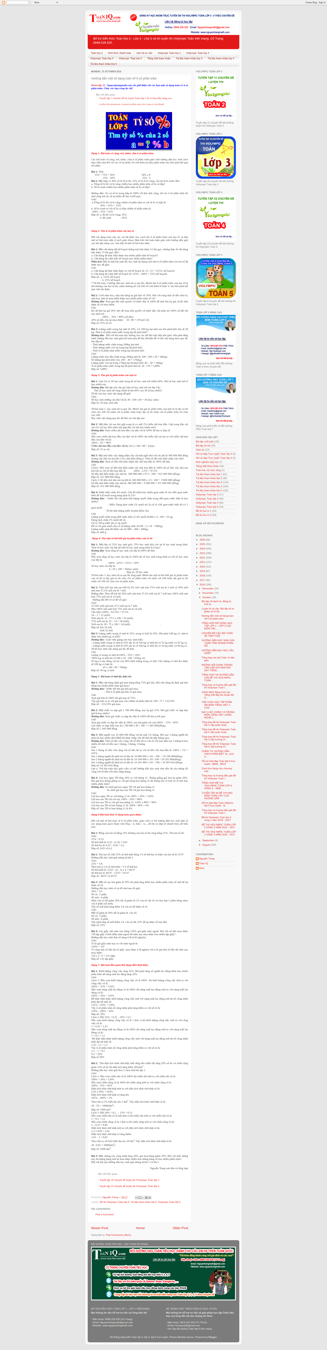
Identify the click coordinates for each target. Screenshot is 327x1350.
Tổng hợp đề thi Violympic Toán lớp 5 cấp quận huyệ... (219, 723)
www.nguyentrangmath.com (118, 1325)
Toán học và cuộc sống (208, 470)
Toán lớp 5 (98, 85)
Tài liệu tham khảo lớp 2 (209, 478)
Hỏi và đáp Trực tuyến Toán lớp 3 (214, 454)
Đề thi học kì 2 (203, 515)
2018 (203, 575)
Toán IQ (203, 863)
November (208, 593)
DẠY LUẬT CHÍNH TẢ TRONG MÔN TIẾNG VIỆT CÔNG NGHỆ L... (218, 715)
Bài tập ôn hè (203, 445)
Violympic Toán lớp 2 (169, 52)
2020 (203, 566)
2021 (203, 562)
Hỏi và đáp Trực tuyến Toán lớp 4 (214, 458)
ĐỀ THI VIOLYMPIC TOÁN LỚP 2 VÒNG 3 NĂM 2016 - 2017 (219, 833)
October (207, 597)
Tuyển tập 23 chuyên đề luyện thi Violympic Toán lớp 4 (130, 1186)
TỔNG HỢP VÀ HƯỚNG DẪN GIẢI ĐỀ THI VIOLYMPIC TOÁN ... (218, 678)
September (208, 840)
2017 (203, 580)
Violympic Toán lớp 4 (101, 58)
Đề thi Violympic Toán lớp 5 (114, 1202)
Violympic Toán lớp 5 (130, 58)
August (206, 845)
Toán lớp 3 (97, 52)
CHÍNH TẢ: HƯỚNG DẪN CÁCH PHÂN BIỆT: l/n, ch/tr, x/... (218, 754)
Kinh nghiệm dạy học (207, 462)
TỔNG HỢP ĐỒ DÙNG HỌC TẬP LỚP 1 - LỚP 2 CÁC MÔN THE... (217, 626)
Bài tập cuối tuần (205, 441)
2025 (203, 544)
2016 (203, 584)
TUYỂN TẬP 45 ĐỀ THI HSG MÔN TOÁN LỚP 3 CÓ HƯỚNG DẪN (217, 796)
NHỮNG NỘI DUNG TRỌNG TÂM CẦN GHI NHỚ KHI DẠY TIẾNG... (217, 668)
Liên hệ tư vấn (144, 52)
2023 (203, 553)
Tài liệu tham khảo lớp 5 (103, 63)
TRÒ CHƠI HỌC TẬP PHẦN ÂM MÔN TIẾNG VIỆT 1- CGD (217, 705)
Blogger (212, 1337)
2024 (203, 548)
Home (140, 1228)
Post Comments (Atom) (118, 1235)
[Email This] (136, 1197)
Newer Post (99, 1228)
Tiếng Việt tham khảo (158, 58)
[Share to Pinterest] (149, 1197)
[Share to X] (143, 1197)
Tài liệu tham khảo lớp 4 (221, 58)
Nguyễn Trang (207, 858)
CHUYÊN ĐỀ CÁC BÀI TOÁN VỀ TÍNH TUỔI (217, 634)
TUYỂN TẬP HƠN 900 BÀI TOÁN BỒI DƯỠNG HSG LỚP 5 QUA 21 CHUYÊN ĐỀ (131, 104)
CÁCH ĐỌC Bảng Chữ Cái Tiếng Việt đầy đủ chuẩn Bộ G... (218, 695)
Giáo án (200, 449)
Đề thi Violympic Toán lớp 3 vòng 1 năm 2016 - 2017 (216, 818)
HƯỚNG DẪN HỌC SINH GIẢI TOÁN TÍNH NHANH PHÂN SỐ (218, 643)
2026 (203, 539)
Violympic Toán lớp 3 (197, 52)
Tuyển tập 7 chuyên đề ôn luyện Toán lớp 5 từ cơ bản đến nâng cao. (136, 98)
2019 (203, 571)
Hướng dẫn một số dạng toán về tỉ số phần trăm (217, 617)
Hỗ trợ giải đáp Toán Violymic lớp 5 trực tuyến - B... (217, 804)
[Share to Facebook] (146, 1197)
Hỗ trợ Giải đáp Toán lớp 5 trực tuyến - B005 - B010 (218, 762)
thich (201, 868)
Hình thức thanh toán (119, 52)
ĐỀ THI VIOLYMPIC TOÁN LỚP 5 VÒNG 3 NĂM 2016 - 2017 (219, 826)
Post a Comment (105, 1214)
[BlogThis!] (140, 1197)
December (208, 588)
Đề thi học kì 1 (203, 511)
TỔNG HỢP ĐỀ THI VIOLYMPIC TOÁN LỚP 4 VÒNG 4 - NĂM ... (217, 786)
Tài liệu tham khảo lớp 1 (209, 474)
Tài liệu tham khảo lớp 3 (189, 58)
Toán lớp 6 (194, 1328)
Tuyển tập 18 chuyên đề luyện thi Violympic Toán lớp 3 (130, 1180)
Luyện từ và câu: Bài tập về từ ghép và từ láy (218, 610)
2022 (203, 557)
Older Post (180, 1228)
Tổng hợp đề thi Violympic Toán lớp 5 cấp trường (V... (219, 738)
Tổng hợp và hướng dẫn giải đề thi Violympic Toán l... (219, 686)
